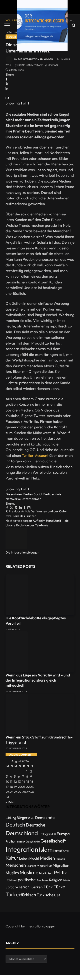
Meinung (60, 858)
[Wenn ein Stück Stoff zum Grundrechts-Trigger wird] (40, 714)
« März (10, 802)
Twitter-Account (35, 455)
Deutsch (15, 824)
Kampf (57, 850)
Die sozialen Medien (19, 494)
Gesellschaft (53, 841)
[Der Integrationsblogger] (42, 25)
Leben (24, 858)
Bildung (11, 818)
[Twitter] (7, 84)
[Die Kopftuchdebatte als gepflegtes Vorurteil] (40, 595)
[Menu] (7, 25)
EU (54, 834)
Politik (60, 872)
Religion (55, 879)
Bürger (22, 817)
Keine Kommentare (30, 65)
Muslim (12, 872)
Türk (48, 886)
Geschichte (33, 841)
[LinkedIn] (7, 88)
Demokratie (45, 817)
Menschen (16, 865)
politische (27, 879)
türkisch (28, 894)
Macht (34, 858)
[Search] (73, 25)
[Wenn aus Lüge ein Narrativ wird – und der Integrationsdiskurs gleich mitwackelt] (40, 651)
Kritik (66, 850)
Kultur (12, 858)
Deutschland (22, 833)
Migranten (44, 865)
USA (57, 895)
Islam (46, 849)
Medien (47, 858)
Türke (59, 886)
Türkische (45, 894)
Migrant (31, 865)
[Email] (7, 98)
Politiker (11, 880)
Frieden (21, 841)
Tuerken (36, 887)
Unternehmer (31, 499)
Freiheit (11, 841)
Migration (61, 865)
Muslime (29, 872)
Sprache (12, 887)
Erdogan (45, 834)
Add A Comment (21, 754)
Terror (24, 887)
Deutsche (35, 825)
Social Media (42, 494)
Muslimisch (46, 873)
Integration (22, 849)
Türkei (13, 894)
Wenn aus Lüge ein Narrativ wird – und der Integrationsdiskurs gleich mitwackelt (38, 680)
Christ (31, 818)
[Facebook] (6, 79)
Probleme (42, 880)
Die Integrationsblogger (35, 59)
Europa (63, 833)
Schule (66, 880)
